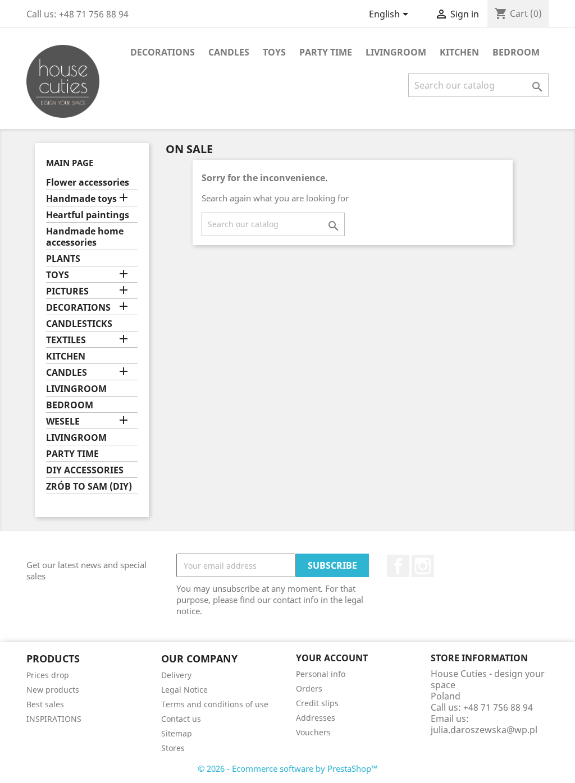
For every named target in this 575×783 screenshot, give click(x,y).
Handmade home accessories (85, 236)
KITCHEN (459, 52)
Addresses (315, 717)
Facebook (398, 566)
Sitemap (176, 733)
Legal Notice (184, 689)
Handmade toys (81, 199)
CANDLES (228, 52)
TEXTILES (66, 340)
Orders (309, 688)
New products (52, 689)
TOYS (274, 52)
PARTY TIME (325, 52)
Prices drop (47, 675)
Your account (332, 658)
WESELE (63, 421)
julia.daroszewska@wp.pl (484, 730)
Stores (173, 748)
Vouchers (313, 732)
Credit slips (317, 703)
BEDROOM (516, 52)
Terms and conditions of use (214, 704)
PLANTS (63, 259)
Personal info (320, 674)
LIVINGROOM (396, 52)
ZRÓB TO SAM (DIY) (89, 486)
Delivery (176, 675)
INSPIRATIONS (53, 718)
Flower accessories (87, 182)
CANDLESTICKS (79, 324)
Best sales (45, 704)
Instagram (423, 566)
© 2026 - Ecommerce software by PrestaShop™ (288, 768)
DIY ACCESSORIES (85, 470)
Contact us (181, 718)
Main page (69, 162)
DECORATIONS (162, 52)
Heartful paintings (87, 215)
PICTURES (67, 291)
